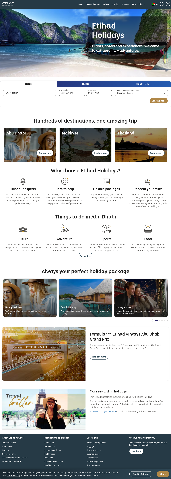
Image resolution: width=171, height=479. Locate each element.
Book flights (49, 442)
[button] (155, 4)
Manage (125, 4)
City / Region (16, 92)
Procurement (92, 457)
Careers (5, 450)
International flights (52, 450)
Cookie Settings (141, 474)
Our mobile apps (93, 454)
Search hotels (159, 100)
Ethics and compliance (11, 461)
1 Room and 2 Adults (125, 93)
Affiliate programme (95, 461)
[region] (85, 474)
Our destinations (93, 4)
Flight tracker (49, 454)
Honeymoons (123, 307)
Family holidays (13, 307)
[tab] (28, 84)
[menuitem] (80, 4)
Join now (94, 411)
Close (163, 474)
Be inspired (85, 256)
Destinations (49, 446)
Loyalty (115, 4)
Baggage (90, 446)
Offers (106, 4)
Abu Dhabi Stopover (52, 465)
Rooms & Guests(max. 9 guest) (128, 90)
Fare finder (48, 457)
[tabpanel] (85, 97)
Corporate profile (9, 442)
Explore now (45, 152)
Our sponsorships (9, 454)
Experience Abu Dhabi (53, 461)
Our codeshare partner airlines (14, 457)
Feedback (136, 451)
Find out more (99, 356)
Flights (142, 4)
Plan (134, 4)
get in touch (110, 411)
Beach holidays (69, 307)
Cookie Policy (13, 475)
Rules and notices (94, 465)
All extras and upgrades (96, 442)
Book (80, 4)
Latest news (7, 446)
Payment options (94, 450)
